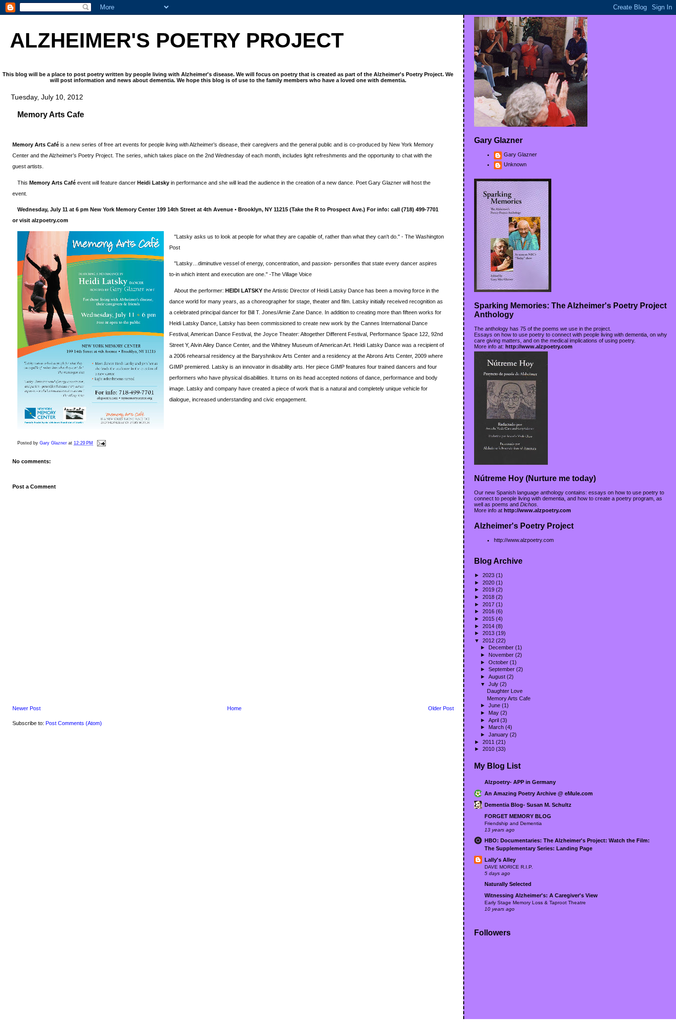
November (501, 655)
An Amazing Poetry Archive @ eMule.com (538, 793)
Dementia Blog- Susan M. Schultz (528, 805)
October (499, 662)
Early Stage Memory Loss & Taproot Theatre (535, 902)
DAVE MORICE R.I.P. (508, 867)
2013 (489, 633)
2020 (489, 583)
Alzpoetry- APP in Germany (520, 782)
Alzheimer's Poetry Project (177, 40)
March (496, 727)
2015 (489, 619)
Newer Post (26, 708)
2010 (489, 749)
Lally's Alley (500, 860)
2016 (489, 611)
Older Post (441, 708)
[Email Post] (101, 442)
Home (234, 708)
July (494, 684)
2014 (489, 626)
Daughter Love (505, 691)
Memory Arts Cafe (509, 698)
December (501, 647)
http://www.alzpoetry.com (539, 346)
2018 (489, 597)
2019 (489, 589)
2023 (489, 575)
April (494, 720)
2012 (489, 640)
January (499, 734)
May (494, 713)
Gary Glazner (520, 154)
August (497, 677)
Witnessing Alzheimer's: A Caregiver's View (541, 895)
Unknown (515, 164)
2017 (489, 604)
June (495, 705)
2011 (489, 742)
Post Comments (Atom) (74, 723)
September (502, 669)
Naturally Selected (507, 884)
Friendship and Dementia (513, 823)
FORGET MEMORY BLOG (517, 816)
